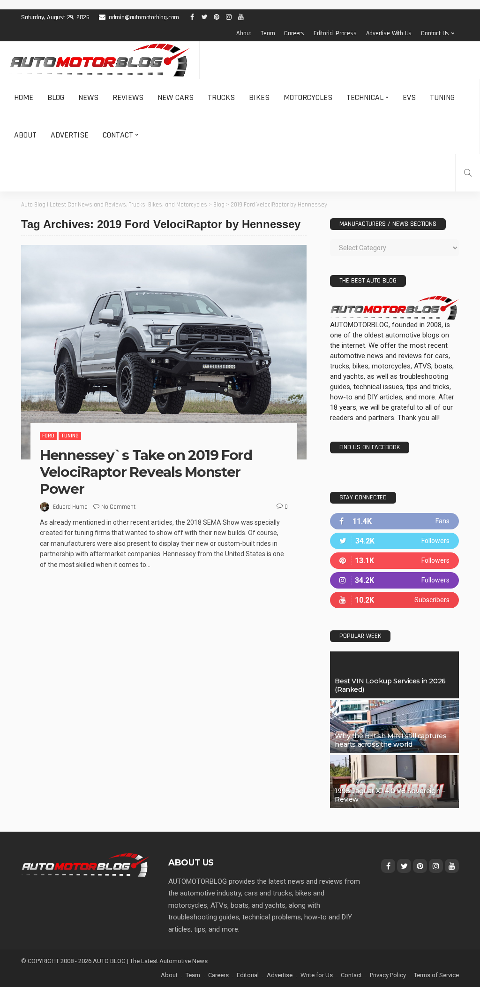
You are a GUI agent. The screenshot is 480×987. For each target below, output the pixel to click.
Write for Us (316, 975)
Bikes (259, 97)
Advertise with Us (389, 33)
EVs (409, 97)
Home (23, 97)
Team (268, 33)
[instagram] (394, 580)
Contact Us (435, 33)
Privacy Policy (388, 975)
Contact (118, 135)
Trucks (221, 97)
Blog (55, 97)
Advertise (70, 135)
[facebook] (394, 521)
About (243, 33)
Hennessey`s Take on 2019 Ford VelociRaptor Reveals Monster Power (146, 472)
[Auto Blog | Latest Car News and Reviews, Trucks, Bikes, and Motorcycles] (85, 864)
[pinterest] (394, 560)
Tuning (442, 97)
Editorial (248, 975)
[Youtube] (394, 600)
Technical (364, 97)
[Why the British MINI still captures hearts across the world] (394, 726)
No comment (118, 507)
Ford (48, 435)
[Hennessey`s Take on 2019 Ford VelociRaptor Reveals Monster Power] (164, 352)
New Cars (176, 97)
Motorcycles (308, 97)
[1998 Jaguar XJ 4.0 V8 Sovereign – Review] (394, 781)
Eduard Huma (70, 507)
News (88, 97)
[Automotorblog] (99, 60)
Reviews (127, 97)
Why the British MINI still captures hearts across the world (390, 740)
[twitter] (394, 541)
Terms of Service (436, 975)
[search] (468, 172)
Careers (294, 33)
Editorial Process (335, 33)
